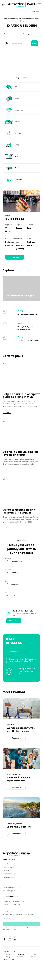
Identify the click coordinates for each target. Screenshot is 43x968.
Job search (15, 584)
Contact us (7, 870)
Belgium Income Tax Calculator (14, 901)
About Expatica (8, 864)
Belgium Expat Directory (11, 904)
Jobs (19, 34)
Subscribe (21, 924)
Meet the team (8, 867)
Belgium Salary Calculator (23, 611)
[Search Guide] (7, 43)
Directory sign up (9, 891)
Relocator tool (9, 34)
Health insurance (17, 596)
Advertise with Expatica (11, 887)
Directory (35, 34)
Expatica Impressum (10, 874)
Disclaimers (36, 11)
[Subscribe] (33, 651)
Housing (26, 34)
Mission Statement (9, 877)
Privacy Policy (12, 929)
